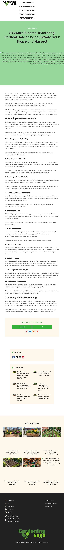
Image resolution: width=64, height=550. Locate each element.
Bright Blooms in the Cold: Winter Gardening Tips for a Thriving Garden (51, 482)
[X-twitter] (17, 357)
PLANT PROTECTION (27, 14)
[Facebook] (13, 357)
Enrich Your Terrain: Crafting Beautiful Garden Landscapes (12, 482)
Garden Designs (32, 28)
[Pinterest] (23, 357)
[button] (22, 327)
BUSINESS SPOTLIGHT (27, 10)
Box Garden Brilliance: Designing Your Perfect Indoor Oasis (12, 452)
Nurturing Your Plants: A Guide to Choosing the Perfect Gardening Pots (24, 386)
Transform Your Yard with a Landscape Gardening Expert (44, 396)
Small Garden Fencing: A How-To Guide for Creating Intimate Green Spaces (23, 375)
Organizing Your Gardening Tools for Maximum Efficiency (32, 482)
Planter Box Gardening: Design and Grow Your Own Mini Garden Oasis (32, 452)
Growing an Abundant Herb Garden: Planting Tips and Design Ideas (43, 387)
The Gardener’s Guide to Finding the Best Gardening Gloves (23, 397)
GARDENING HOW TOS (27, 6)
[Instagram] (20, 357)
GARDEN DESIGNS (27, 3)
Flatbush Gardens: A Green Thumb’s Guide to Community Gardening (51, 452)
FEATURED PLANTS (27, 18)
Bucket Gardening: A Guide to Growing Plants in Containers (44, 373)
